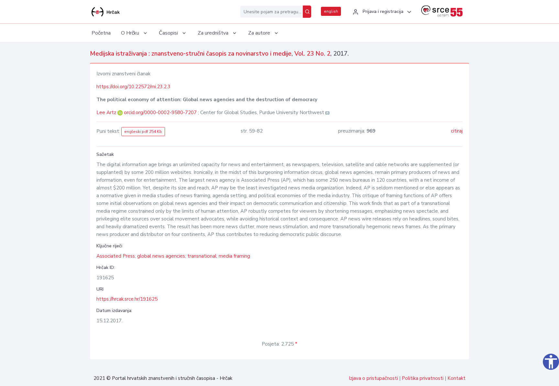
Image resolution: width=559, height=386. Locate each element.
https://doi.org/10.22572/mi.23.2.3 (133, 86)
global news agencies (161, 256)
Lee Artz (106, 112)
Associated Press (115, 256)
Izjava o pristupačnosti (373, 378)
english (331, 11)
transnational (201, 256)
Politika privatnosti (423, 378)
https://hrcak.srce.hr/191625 (127, 299)
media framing (234, 256)
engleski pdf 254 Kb (143, 131)
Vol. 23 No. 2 (312, 53)
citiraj (457, 131)
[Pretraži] (307, 11)
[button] (381, 12)
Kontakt (456, 378)
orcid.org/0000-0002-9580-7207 (160, 112)
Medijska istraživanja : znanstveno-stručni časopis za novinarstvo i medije (190, 53)
